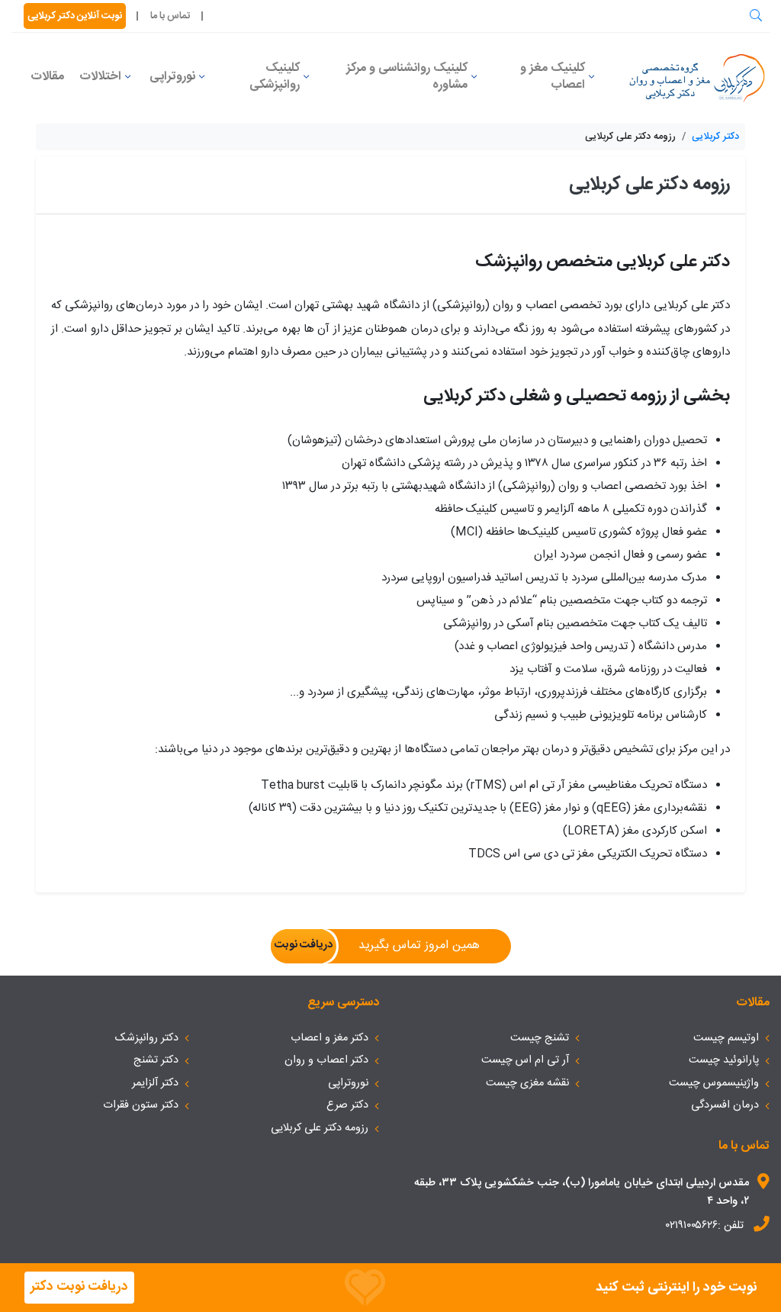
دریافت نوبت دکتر (79, 1287)
